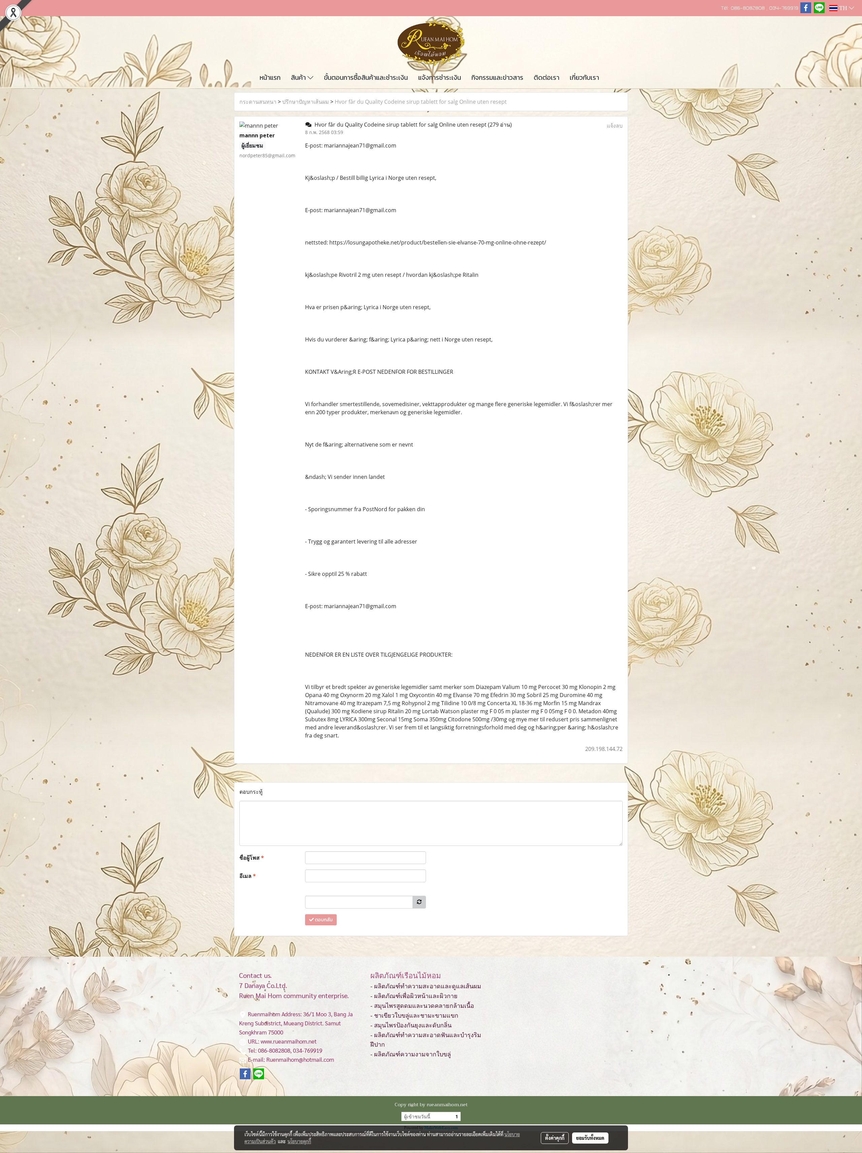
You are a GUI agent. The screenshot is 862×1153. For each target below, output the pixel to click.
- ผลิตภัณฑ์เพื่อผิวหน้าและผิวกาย (414, 996)
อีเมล (247, 876)
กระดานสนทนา (257, 101)
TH (843, 8)
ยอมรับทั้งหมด (590, 1138)
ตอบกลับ (323, 919)
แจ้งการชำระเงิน (439, 77)
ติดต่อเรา (546, 77)
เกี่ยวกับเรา (584, 77)
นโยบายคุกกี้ (299, 1141)
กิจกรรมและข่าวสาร (497, 77)
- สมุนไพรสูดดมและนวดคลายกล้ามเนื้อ (422, 1005)
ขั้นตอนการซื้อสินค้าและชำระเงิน (366, 77)
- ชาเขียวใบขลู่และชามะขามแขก (414, 1015)
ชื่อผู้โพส (251, 857)
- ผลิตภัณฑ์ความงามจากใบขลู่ (410, 1054)
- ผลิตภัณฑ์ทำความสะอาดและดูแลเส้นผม (425, 986)
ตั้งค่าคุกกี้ (554, 1138)
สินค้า (299, 77)
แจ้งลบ (615, 125)
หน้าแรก (270, 77)
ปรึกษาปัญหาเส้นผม (305, 101)
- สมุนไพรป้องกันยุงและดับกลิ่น (411, 1025)
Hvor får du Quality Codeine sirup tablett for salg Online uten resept (421, 101)
